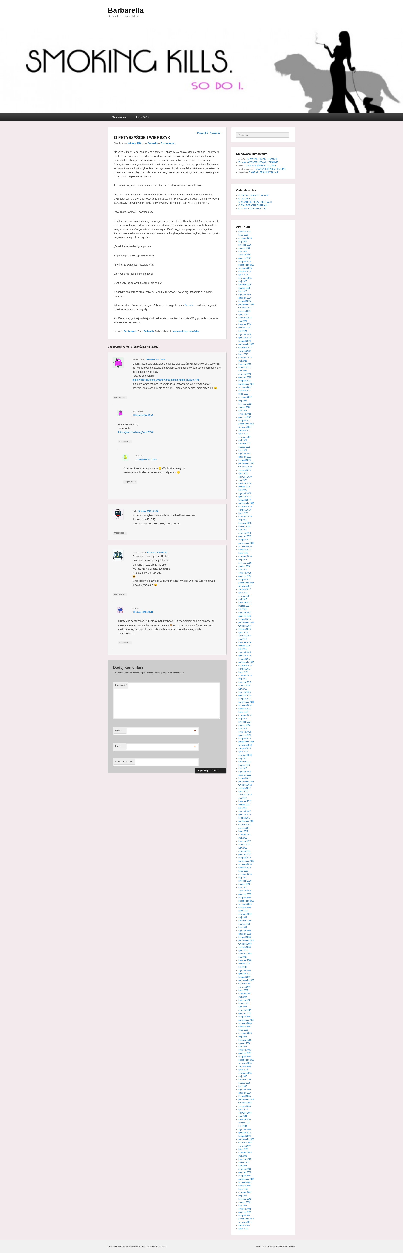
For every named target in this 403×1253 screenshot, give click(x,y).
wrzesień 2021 (245, 427)
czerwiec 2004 (245, 1113)
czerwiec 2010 (245, 874)
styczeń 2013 (244, 771)
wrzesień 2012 (245, 785)
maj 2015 (242, 679)
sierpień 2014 (244, 708)
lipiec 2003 (243, 1149)
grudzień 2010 (244, 854)
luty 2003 (242, 1166)
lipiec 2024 (243, 314)
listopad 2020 (244, 460)
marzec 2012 (244, 804)
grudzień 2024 (244, 298)
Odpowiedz (119, 397)
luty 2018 (242, 569)
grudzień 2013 (244, 735)
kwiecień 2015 (244, 682)
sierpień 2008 (244, 947)
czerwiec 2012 (245, 795)
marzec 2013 (244, 765)
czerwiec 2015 (245, 675)
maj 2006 (242, 1036)
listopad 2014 (244, 699)
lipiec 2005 (243, 1070)
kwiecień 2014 (244, 722)
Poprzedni (201, 133)
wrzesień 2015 (245, 665)
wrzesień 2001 (245, 1222)
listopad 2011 (244, 818)
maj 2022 (242, 400)
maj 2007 (242, 997)
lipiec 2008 (243, 950)
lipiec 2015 (243, 672)
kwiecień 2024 (244, 324)
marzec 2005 (244, 1083)
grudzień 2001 (244, 1212)
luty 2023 (242, 371)
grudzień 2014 (244, 695)
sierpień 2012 (244, 788)
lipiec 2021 (243, 434)
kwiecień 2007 (244, 1000)
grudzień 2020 (244, 457)
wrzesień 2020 (245, 467)
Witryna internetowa (124, 761)
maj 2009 (242, 917)
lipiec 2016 (243, 632)
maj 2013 (242, 758)
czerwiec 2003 (245, 1152)
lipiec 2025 (243, 275)
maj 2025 (242, 281)
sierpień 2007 (244, 987)
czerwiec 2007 (245, 993)
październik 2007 (246, 980)
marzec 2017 (244, 606)
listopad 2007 (244, 977)
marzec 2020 (244, 487)
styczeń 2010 (244, 891)
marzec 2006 (244, 1043)
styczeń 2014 (244, 732)
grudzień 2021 (244, 417)
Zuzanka (242, 162)
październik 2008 (246, 940)
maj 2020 (242, 480)
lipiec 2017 (243, 592)
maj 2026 (242, 241)
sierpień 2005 (244, 1066)
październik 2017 (246, 583)
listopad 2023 (244, 341)
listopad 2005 (244, 1056)
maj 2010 (242, 877)
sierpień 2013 (244, 748)
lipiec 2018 (243, 553)
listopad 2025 (244, 261)
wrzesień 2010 (245, 864)
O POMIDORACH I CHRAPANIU (253, 205)
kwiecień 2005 (244, 1079)
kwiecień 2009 (244, 920)
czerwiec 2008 (245, 954)
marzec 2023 (244, 367)
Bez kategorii (130, 331)
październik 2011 (246, 821)
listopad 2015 (244, 659)
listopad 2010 (244, 858)
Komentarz (121, 685)
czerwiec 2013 (245, 755)
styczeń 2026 (244, 255)
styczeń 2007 (244, 1010)
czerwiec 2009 (245, 914)
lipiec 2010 (243, 871)
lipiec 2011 (243, 831)
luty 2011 (242, 848)
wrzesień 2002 (245, 1182)
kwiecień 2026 (244, 245)
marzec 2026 (244, 248)
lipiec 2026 (243, 235)
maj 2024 (242, 321)
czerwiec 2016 (245, 636)
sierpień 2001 (244, 1225)
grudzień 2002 (244, 1172)
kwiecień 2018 (244, 563)
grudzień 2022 (244, 377)
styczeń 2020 (244, 493)
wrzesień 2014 (245, 705)
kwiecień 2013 (244, 762)
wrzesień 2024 (245, 308)
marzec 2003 (244, 1162)
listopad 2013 (244, 738)
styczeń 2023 (244, 374)
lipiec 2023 (243, 354)
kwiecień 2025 (244, 284)
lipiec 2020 (243, 473)
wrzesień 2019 (245, 506)
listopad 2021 (244, 420)
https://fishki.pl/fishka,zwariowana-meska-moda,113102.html (166, 380)
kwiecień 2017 (244, 602)
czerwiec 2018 (245, 556)
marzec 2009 (244, 924)
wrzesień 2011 (244, 824)
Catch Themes (288, 1246)
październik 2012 (246, 781)
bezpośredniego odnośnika (186, 331)
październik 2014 (246, 702)
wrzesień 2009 (245, 904)
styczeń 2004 (244, 1129)
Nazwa (118, 730)
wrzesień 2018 (245, 546)
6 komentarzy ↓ (168, 143)
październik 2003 (246, 1139)
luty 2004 (242, 1126)
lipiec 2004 (243, 1109)
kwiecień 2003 (244, 1159)
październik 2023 (246, 344)
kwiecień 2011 (244, 841)
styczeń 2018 (244, 573)
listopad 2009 (244, 897)
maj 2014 (242, 718)
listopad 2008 (244, 937)
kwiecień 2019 (244, 523)
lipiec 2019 (243, 513)
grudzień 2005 (244, 1053)
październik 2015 (246, 662)
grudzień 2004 (244, 1093)
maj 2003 (242, 1156)
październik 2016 (246, 622)
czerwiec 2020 (245, 477)
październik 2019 (246, 503)
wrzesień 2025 (245, 268)
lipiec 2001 (243, 1229)
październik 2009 (246, 901)
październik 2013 (246, 742)
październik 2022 (246, 384)
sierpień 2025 (244, 271)
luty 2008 (242, 967)
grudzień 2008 (244, 934)
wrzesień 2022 (245, 387)
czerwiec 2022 (245, 397)
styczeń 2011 (244, 851)
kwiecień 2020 (244, 483)
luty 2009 (242, 927)
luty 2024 (242, 331)
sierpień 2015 (244, 669)
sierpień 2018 (244, 550)
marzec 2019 (244, 526)
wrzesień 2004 (245, 1103)
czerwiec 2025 (245, 278)
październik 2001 (246, 1219)
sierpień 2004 (244, 1106)
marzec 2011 (244, 844)
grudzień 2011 (244, 814)
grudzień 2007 (244, 974)
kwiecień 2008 (244, 960)
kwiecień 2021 (244, 443)
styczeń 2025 (244, 294)
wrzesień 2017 (245, 586)
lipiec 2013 (243, 751)
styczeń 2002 (244, 1209)
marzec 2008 (244, 963)
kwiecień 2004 (244, 1119)
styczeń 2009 (244, 930)
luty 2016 (242, 649)
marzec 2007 (244, 1003)
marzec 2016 (244, 646)
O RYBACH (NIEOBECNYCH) (252, 208)
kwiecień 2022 (244, 404)
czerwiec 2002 (245, 1192)
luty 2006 (242, 1046)
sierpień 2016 (244, 629)
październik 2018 (246, 543)
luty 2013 (242, 768)
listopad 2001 (244, 1215)
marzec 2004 (244, 1123)
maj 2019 (242, 520)
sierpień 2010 (244, 867)
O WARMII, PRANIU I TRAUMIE (262, 159)
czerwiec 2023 (245, 357)
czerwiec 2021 (245, 437)
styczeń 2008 (244, 970)
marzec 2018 (244, 566)
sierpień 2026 (244, 231)
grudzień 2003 (244, 1132)
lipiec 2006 (243, 1030)
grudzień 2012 (244, 775)
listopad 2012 (244, 778)
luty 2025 (242, 291)
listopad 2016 (244, 619)
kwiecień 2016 (244, 642)
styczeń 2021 (244, 453)
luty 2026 (242, 251)
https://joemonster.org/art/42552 (135, 432)
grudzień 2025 (244, 258)
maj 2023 (242, 361)
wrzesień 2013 (245, 745)
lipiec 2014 (243, 712)
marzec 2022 (244, 407)
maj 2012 (242, 798)
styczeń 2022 (244, 414)
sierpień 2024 (244, 311)
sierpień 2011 (244, 828)
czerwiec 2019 (245, 516)
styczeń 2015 (244, 692)
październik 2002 (246, 1179)
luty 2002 (242, 1205)
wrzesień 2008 (245, 944)
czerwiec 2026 (245, 238)
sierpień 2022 (244, 390)
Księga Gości (142, 117)
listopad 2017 (244, 579)
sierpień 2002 (244, 1186)
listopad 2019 (244, 500)
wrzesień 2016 (245, 626)
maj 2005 (242, 1076)
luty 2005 (242, 1086)
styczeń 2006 (244, 1050)
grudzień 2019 (244, 496)
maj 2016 (242, 639)
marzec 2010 (244, 884)
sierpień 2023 (244, 351)
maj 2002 (242, 1195)
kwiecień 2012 (244, 801)
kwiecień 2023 (244, 364)
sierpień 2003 (244, 1146)
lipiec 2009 (243, 911)
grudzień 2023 (244, 338)
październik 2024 (246, 304)
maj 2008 (242, 957)
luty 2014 (242, 728)
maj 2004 (242, 1116)
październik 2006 (246, 1020)
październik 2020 (246, 463)
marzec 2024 (244, 327)
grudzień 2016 (244, 616)
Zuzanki (188, 305)
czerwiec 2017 (245, 596)
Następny (216, 133)
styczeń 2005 (244, 1089)
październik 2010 (246, 861)
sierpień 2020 (244, 470)
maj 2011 (242, 838)
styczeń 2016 (244, 652)
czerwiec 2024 (245, 318)
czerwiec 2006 (245, 1033)
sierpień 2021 (244, 430)
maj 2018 (242, 559)
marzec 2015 (244, 685)
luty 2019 (242, 530)
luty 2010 (242, 887)
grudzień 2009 (244, 894)
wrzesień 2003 (245, 1142)
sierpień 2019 (244, 510)
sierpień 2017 (244, 589)
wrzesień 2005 (245, 1063)
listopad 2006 (244, 1016)
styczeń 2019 (244, 533)
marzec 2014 (244, 725)
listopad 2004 (244, 1096)
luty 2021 (242, 450)
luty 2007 (242, 1007)
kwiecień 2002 (244, 1199)
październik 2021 (246, 424)
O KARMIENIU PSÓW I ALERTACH (255, 202)
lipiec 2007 (243, 990)
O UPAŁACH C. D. (246, 199)
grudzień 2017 (244, 576)
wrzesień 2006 (245, 1023)
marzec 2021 (244, 447)
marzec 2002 (244, 1202)
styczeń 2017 (244, 612)
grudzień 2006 (244, 1013)
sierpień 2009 (244, 907)
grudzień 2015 (244, 655)
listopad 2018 (244, 539)
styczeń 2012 (244, 811)
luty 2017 (242, 609)
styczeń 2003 (244, 1169)
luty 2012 (242, 808)
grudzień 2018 (244, 536)
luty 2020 (242, 490)
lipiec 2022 (243, 394)
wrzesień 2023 (245, 347)
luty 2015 (242, 689)
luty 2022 (242, 410)
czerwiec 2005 (245, 1073)
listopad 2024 (244, 301)
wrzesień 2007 (245, 983)
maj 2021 (242, 440)
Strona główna (119, 117)
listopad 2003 (244, 1136)
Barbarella (126, 10)
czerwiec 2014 (245, 715)
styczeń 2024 (244, 334)
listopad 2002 (244, 1175)
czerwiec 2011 (244, 834)
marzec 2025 (244, 288)
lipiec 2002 (243, 1189)
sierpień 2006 (244, 1026)
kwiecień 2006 (244, 1040)
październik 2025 (246, 265)
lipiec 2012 (243, 791)
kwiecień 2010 (244, 881)
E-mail (118, 746)
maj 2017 (242, 599)
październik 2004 (246, 1099)
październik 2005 (246, 1060)
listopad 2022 (244, 380)
